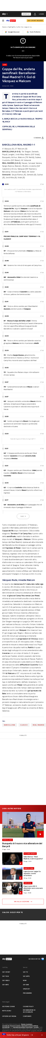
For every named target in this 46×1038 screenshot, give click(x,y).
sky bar (26, 984)
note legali (6, 1011)
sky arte (5, 984)
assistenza (29, 1027)
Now (25, 980)
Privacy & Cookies (15, 1025)
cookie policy (28, 1006)
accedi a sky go (34, 959)
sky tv (25, 972)
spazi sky (26, 989)
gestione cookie (8, 1006)
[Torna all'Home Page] (11, 21)
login (41, 14)
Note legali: (6, 1002)
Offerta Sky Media (9, 1016)
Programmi (27, 993)
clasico (24, 725)
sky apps (26, 976)
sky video (6, 980)
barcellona (9, 725)
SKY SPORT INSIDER (35, 20)
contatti (36, 1027)
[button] (19, 1035)
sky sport (6, 972)
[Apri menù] (3, 21)
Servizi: (25, 967)
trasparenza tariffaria (19, 1027)
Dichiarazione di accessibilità (29, 1011)
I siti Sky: (5, 967)
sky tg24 (5, 976)
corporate (27, 1016)
